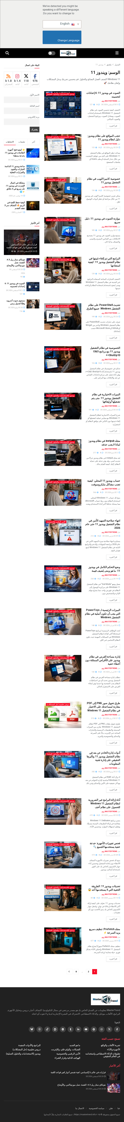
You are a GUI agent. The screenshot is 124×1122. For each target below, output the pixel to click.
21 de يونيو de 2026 (110, 363)
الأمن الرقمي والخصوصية (56, 180)
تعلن (111, 1108)
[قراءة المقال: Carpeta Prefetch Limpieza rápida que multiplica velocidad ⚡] (62, 940)
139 (93, 274)
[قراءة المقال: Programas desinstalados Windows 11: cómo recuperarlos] (62, 270)
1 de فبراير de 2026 (110, 672)
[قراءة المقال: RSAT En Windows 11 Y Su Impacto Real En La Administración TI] (62, 764)
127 (91, 104)
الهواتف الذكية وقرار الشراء (67, 1058)
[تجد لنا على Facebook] (117, 1029)
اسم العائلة (34, 106)
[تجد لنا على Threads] (39, 1029)
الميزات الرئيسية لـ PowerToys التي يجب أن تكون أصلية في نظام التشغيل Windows (102, 613)
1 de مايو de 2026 (111, 492)
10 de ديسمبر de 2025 (110, 898)
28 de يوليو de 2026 (110, 190)
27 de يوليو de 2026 (110, 230)
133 (93, 147)
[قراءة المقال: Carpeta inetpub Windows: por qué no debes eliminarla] (62, 452)
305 (93, 772)
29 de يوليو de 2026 (110, 147)
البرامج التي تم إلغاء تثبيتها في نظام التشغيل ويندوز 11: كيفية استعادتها (104, 262)
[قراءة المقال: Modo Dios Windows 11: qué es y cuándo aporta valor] (62, 578)
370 (92, 718)
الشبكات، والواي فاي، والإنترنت (65, 1049)
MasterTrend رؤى (109, 101)
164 (93, 672)
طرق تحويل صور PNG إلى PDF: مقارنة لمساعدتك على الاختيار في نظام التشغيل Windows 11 (103, 707)
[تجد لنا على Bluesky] (32, 1029)
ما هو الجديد (74, 1045)
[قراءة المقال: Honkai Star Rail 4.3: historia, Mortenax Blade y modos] (32, 262)
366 (94, 492)
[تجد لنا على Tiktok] (47, 1029)
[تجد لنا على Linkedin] (78, 1029)
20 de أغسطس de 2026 (109, 410)
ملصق (109, 65)
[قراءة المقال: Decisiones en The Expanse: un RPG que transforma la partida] (113, 1075)
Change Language (62, 40)
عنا (119, 1108)
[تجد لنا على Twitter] (109, 1029)
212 (92, 536)
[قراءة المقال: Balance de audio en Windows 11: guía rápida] (62, 230)
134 (93, 190)
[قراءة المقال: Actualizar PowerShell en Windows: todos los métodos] (62, 316)
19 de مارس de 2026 (110, 579)
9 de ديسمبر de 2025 (110, 941)
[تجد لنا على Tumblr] (70, 1029)
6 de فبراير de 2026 (110, 625)
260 (92, 579)
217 (94, 453)
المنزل (117, 65)
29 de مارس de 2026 (110, 536)
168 (93, 625)
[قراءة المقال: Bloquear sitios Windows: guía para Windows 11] (62, 147)
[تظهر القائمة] (117, 53)
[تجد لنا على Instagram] (101, 1029)
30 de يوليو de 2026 (15, 307)
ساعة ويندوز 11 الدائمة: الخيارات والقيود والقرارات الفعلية (14, 169)
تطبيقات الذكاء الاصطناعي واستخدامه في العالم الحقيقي (102, 1055)
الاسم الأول (34, 95)
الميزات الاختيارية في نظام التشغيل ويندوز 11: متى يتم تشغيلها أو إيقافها (105, 398)
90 (22, 277)
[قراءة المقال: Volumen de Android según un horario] (32, 303)
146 (93, 363)
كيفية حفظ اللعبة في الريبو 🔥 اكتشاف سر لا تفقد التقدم (15, 205)
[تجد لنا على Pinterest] (94, 1029)
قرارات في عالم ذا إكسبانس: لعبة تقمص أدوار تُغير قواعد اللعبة (78, 1072)
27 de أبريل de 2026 (110, 718)
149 (93, 317)
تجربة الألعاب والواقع (110, 1045)
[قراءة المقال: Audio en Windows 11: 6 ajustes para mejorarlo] (62, 104)
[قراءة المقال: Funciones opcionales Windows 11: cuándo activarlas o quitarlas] (62, 406)
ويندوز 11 (99, 65)
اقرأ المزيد (111, 126)
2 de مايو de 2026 (111, 453)
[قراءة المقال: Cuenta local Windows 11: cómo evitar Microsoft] (62, 492)
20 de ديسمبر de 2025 (110, 815)
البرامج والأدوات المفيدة (29, 1045)
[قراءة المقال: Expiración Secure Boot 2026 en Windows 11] (62, 532)
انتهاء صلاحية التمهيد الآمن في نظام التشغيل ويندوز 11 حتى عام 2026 (102, 524)
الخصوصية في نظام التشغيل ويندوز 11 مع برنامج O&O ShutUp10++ (105, 351)
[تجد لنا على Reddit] (55, 1029)
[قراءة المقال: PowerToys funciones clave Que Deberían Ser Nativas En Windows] (62, 621)
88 (12, 251)
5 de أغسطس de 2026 (109, 104)
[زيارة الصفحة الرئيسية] (68, 53)
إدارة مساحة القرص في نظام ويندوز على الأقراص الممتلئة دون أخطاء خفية (102, 660)
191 (90, 410)
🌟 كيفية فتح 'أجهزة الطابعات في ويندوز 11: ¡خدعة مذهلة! (15, 153)
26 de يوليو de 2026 (110, 274)
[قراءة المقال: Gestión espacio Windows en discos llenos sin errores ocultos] (62, 668)
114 (21, 311)
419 (91, 815)
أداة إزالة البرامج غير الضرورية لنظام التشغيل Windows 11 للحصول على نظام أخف (104, 803)
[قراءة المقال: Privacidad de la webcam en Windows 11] (62, 190)
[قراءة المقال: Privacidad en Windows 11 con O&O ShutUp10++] (62, 359)
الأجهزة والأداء (113, 1049)
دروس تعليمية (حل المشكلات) (58, 704)
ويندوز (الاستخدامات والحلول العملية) (60, 94)
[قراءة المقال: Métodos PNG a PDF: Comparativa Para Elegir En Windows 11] (62, 714)
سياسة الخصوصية (96, 1108)
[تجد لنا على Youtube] (86, 1029)
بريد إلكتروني (33, 117)
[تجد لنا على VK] (63, 1029)
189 (93, 230)
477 (92, 941)
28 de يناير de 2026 (111, 855)
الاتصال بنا (79, 1108)
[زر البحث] (7, 53)
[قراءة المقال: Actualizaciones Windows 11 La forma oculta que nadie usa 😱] (62, 898)
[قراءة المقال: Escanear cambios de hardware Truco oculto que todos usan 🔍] (62, 855)
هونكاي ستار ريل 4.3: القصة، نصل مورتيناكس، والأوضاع (15, 262)
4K (92, 898)
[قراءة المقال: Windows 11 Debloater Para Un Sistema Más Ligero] (62, 811)
